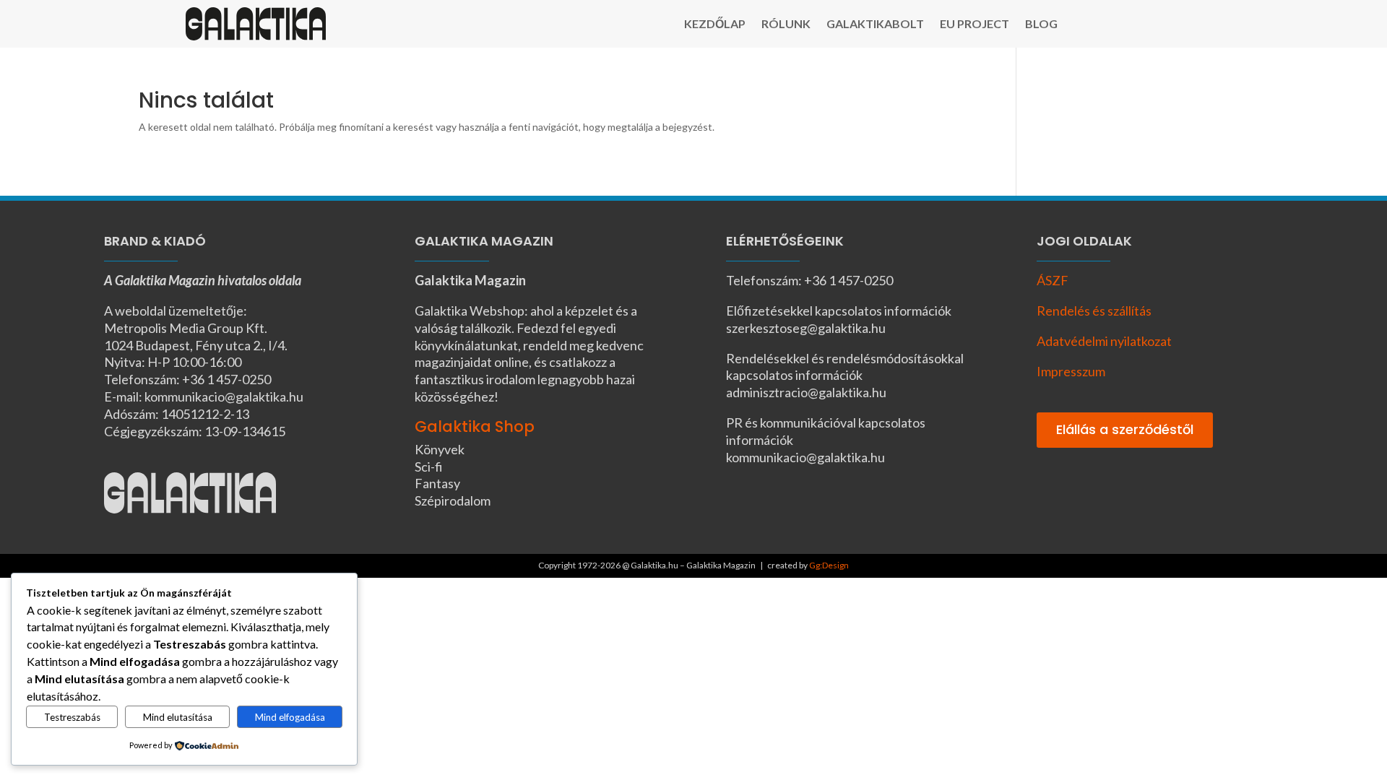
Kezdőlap (715, 24)
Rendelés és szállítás (1094, 310)
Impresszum (1071, 371)
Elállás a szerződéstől (1124, 429)
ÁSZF (1052, 280)
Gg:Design (829, 565)
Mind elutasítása (177, 717)
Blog (1041, 24)
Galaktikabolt (875, 24)
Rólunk (786, 24)
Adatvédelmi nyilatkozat (1104, 341)
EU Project (974, 24)
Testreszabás (72, 717)
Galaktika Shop (475, 426)
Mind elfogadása (290, 717)
